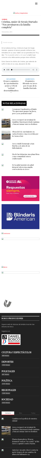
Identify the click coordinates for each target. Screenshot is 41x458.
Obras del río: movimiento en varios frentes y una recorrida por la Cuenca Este (25, 134)
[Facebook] (12, 331)
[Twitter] (19, 331)
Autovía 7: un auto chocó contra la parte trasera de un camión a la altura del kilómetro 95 (25, 452)
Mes (20, 413)
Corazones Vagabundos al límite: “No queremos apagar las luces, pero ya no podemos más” (24, 111)
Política (7, 380)
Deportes (7, 361)
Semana (8, 413)
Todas (33, 413)
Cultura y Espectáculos (16, 352)
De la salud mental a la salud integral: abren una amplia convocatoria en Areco (23, 167)
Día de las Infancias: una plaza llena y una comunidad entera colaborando (25, 156)
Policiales (8, 371)
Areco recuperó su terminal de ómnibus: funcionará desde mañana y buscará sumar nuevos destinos (25, 122)
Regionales (9, 390)
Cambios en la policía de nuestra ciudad (24, 419)
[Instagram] (15, 331)
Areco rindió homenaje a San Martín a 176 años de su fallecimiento (23, 146)
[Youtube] (22, 331)
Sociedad (4, 19)
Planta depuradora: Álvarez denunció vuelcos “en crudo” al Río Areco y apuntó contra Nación (25, 441)
